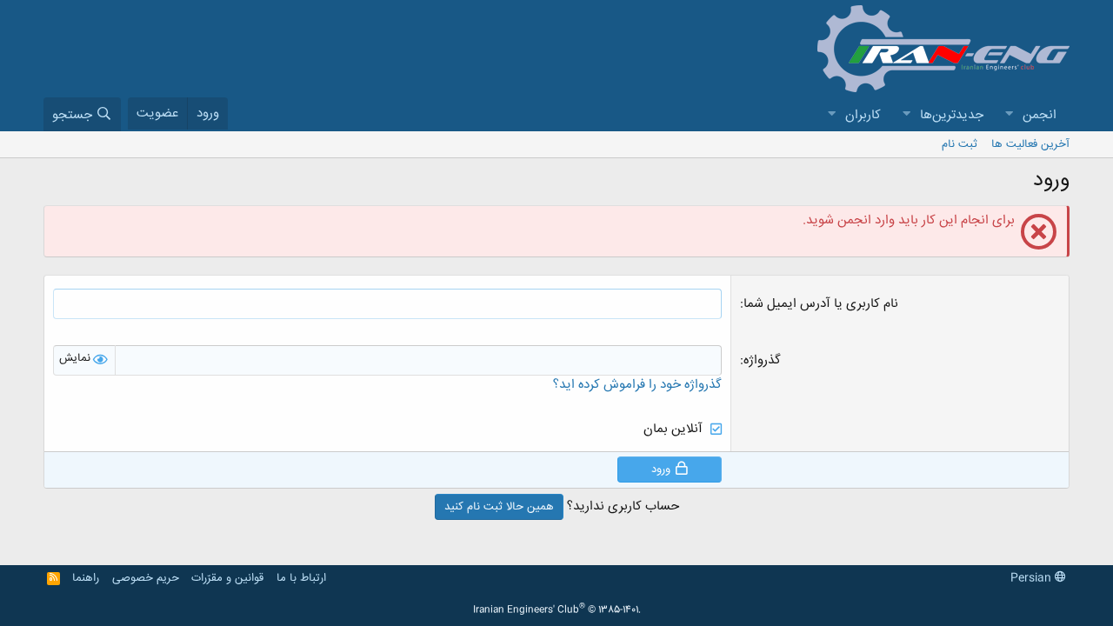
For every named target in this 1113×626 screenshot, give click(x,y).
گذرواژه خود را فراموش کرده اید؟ (637, 385)
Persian (1032, 578)
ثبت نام (959, 144)
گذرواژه (762, 360)
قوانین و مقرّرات (227, 578)
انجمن (1039, 115)
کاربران (863, 115)
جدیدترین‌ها (951, 115)
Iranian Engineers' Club (557, 610)
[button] (1008, 115)
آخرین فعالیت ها (1030, 144)
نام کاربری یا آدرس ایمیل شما (820, 304)
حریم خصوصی (145, 578)
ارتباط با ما (301, 578)
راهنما (85, 578)
